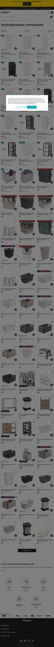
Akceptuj (31, 107)
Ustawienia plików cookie (21, 107)
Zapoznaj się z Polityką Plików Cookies (29, 103)
